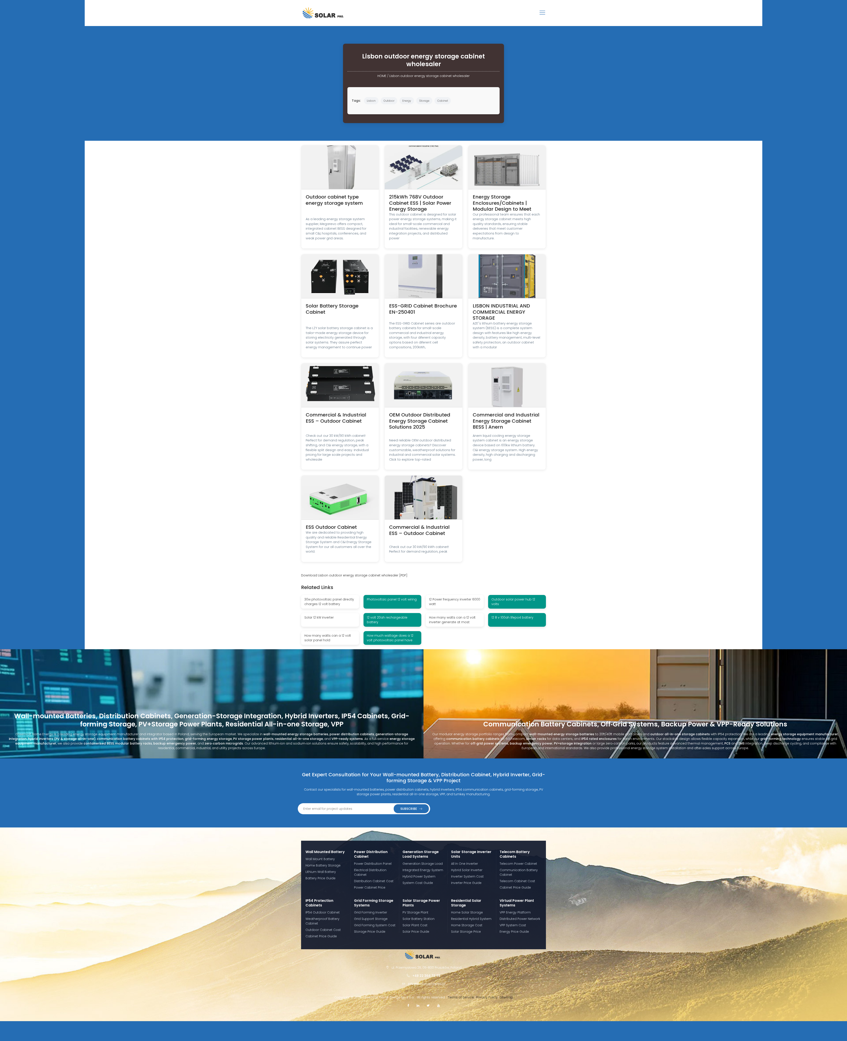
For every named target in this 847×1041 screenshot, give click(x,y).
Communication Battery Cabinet (519, 872)
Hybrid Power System (419, 876)
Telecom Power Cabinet (518, 863)
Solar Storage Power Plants (421, 903)
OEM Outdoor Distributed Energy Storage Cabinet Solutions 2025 (419, 420)
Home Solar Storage (467, 912)
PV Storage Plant (415, 912)
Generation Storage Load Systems (421, 854)
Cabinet (442, 101)
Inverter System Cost (467, 876)
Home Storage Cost (466, 925)
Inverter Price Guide (466, 883)
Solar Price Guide (416, 931)
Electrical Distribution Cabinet (370, 872)
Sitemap (506, 997)
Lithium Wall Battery (320, 872)
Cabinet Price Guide (515, 887)
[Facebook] (408, 1005)
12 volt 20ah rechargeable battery (387, 619)
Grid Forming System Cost (374, 925)
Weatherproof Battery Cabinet (322, 921)
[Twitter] (428, 1005)
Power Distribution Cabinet (371, 854)
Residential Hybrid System (471, 919)
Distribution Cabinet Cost (374, 881)
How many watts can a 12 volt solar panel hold (327, 637)
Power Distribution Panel (373, 863)
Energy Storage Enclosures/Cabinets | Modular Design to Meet (502, 202)
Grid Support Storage (371, 919)
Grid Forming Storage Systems (373, 903)
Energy (406, 101)
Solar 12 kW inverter (319, 617)
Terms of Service (461, 997)
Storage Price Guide (369, 931)
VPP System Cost (513, 925)
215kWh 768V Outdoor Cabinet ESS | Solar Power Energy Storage (420, 202)
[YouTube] (438, 1005)
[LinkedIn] (418, 1005)
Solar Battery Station (419, 919)
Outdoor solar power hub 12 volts (513, 601)
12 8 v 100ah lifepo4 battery (512, 617)
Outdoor (389, 101)
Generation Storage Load (423, 863)
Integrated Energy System (423, 870)
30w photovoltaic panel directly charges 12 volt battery (329, 601)
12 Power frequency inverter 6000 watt (454, 601)
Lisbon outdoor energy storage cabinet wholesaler (429, 76)
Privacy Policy (486, 997)
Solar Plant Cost (415, 925)
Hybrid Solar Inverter (466, 870)
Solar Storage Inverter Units (471, 854)
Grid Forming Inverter (370, 912)
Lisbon (371, 101)
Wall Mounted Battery (325, 852)
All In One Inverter (464, 863)
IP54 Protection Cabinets (319, 903)
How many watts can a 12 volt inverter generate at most (452, 619)
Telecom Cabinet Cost (517, 881)
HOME (381, 76)
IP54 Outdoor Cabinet (322, 912)
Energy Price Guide (514, 931)
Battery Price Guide (320, 878)
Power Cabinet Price (369, 887)
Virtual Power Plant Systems (517, 903)
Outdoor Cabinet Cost (323, 930)
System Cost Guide (418, 883)
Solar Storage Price (466, 931)
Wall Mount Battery (320, 859)
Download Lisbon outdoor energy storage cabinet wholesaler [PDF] (354, 575)
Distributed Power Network (520, 919)
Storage (424, 101)
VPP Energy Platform (515, 912)
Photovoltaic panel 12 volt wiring (392, 599)
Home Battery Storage (323, 865)
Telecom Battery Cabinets (515, 854)
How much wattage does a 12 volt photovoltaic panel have (390, 637)
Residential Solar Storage (466, 903)
